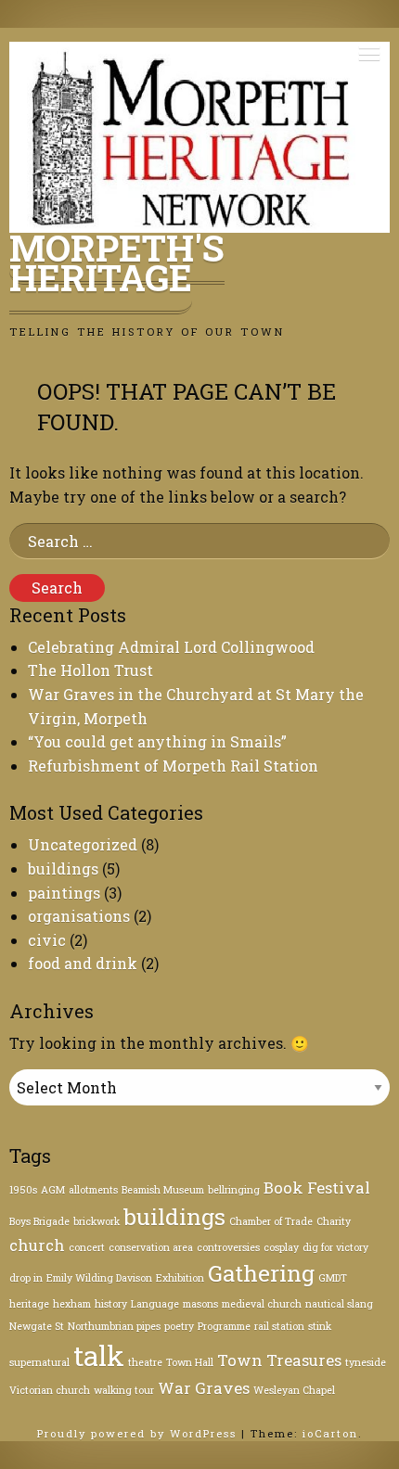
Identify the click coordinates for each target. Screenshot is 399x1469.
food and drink (82, 963)
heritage (29, 1303)
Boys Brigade (39, 1221)
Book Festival (317, 1187)
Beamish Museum (163, 1189)
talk (98, 1355)
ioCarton (330, 1433)
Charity (333, 1221)
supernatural (39, 1362)
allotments (93, 1189)
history (111, 1303)
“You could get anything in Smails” (157, 741)
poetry (179, 1326)
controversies (228, 1247)
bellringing (234, 1189)
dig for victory (335, 1247)
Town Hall (189, 1362)
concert (87, 1247)
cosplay (281, 1247)
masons (200, 1303)
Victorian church (49, 1390)
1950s (23, 1189)
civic (47, 940)
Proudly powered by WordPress (139, 1433)
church (37, 1245)
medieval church (262, 1303)
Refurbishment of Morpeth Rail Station (173, 765)
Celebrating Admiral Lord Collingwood (171, 647)
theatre (145, 1362)
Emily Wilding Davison (99, 1277)
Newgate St (36, 1326)
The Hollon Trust (90, 670)
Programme (224, 1326)
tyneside (365, 1362)
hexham (72, 1303)
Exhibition (180, 1277)
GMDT (332, 1277)
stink (319, 1326)
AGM (53, 1189)
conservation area (151, 1247)
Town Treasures (279, 1360)
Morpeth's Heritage (117, 262)
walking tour (124, 1390)
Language (155, 1303)
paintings (64, 892)
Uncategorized (82, 844)
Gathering (261, 1273)
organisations (79, 916)
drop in (26, 1277)
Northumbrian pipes (114, 1326)
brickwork (96, 1221)
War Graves (204, 1388)
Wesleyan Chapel (294, 1390)
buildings (63, 868)
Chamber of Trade (271, 1221)
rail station (279, 1326)
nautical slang (339, 1303)
